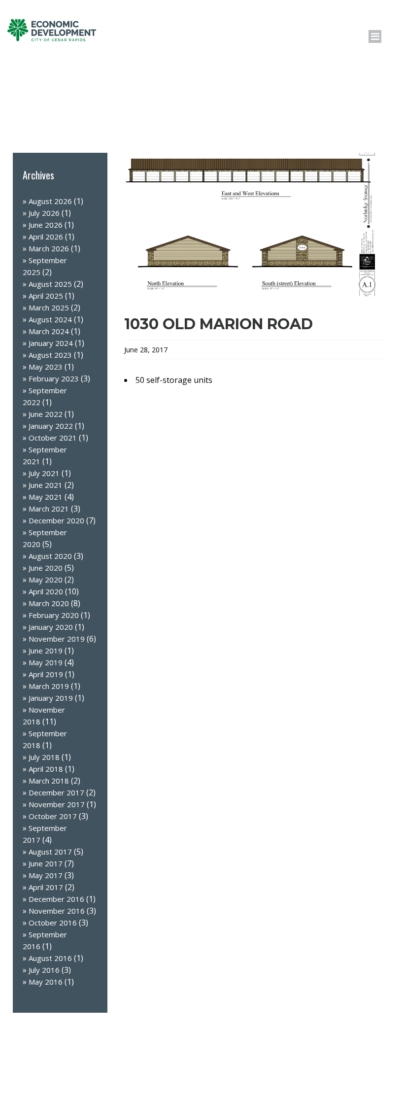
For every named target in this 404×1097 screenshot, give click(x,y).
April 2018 (46, 769)
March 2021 (49, 509)
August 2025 (50, 284)
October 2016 (53, 922)
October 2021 (53, 438)
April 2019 (46, 674)
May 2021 (46, 497)
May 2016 (46, 982)
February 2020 (54, 615)
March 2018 (49, 781)
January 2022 (51, 426)
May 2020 (46, 579)
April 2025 (46, 296)
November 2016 (57, 911)
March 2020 (49, 603)
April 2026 (46, 236)
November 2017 (57, 804)
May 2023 (46, 367)
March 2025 (49, 307)
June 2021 (46, 485)
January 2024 (51, 343)
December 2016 (56, 899)
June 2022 (46, 414)
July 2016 (44, 970)
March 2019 (49, 686)
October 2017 (53, 816)
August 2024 (50, 319)
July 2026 (44, 213)
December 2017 (56, 792)
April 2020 (46, 591)
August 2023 (50, 355)
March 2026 (49, 248)
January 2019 (51, 698)
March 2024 (49, 331)
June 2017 (46, 863)
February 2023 (54, 378)
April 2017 (46, 887)
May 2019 (46, 662)
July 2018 (44, 757)
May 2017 (46, 875)
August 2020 (50, 556)
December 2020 (56, 520)
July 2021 (44, 473)
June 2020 (46, 568)
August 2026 (50, 201)
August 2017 (50, 852)
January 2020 (51, 627)
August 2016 (50, 958)
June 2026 (46, 225)
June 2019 (46, 650)
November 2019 (57, 639)
